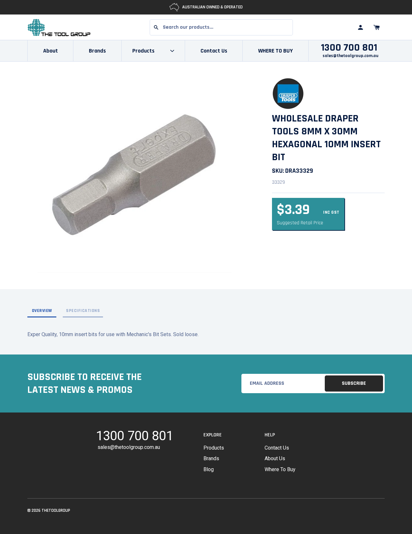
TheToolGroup (56, 510)
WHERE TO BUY (275, 50)
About (50, 50)
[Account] (360, 27)
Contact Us (214, 50)
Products (213, 448)
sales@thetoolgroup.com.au (351, 56)
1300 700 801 (349, 48)
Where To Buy (280, 469)
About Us (275, 458)
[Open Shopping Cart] (377, 27)
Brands (97, 50)
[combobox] (221, 27)
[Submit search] (156, 27)
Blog (208, 469)
